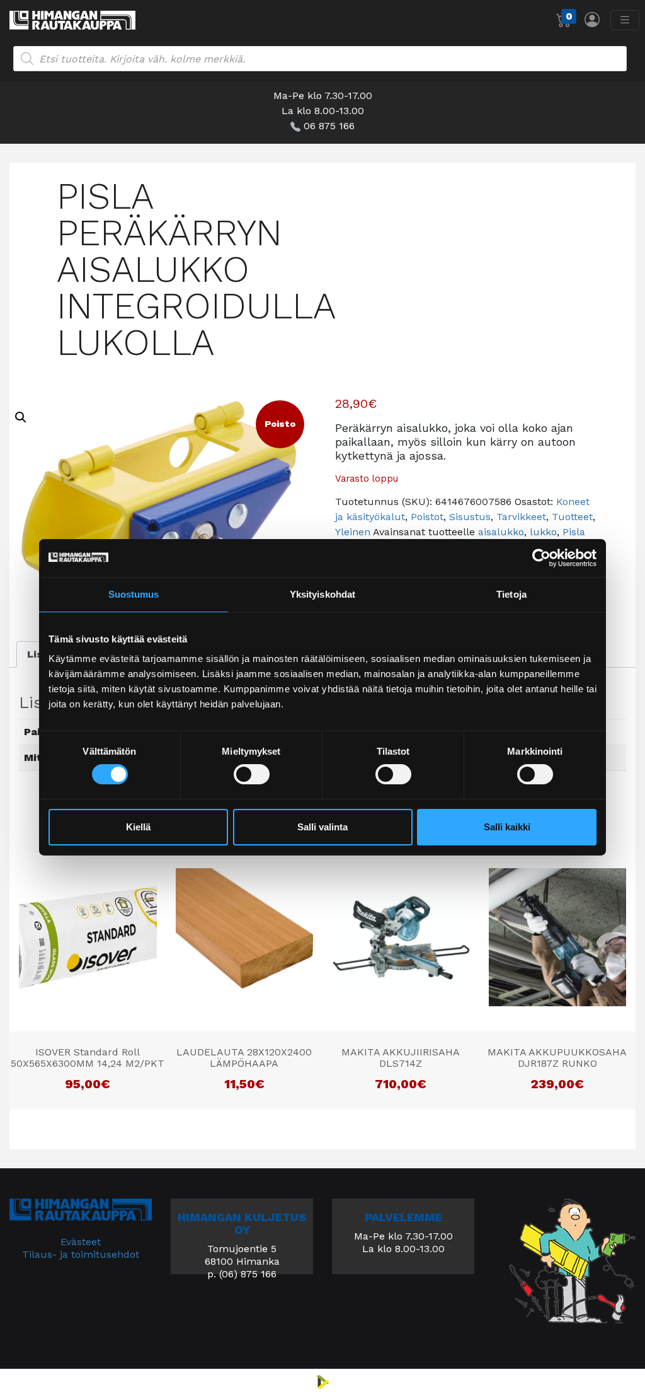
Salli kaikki (507, 827)
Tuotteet (572, 517)
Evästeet (80, 1242)
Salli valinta (322, 827)
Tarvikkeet (521, 517)
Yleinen (352, 532)
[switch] (252, 774)
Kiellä (138, 827)
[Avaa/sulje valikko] (624, 20)
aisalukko (501, 532)
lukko (543, 532)
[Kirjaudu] (592, 19)
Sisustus (470, 517)
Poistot (427, 517)
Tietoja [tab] (511, 593)
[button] (20, 417)
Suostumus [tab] (133, 593)
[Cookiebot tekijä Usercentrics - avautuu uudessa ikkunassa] (541, 557)
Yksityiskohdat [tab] (322, 593)
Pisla (573, 532)
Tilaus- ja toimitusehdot (80, 1254)
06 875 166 (329, 126)
